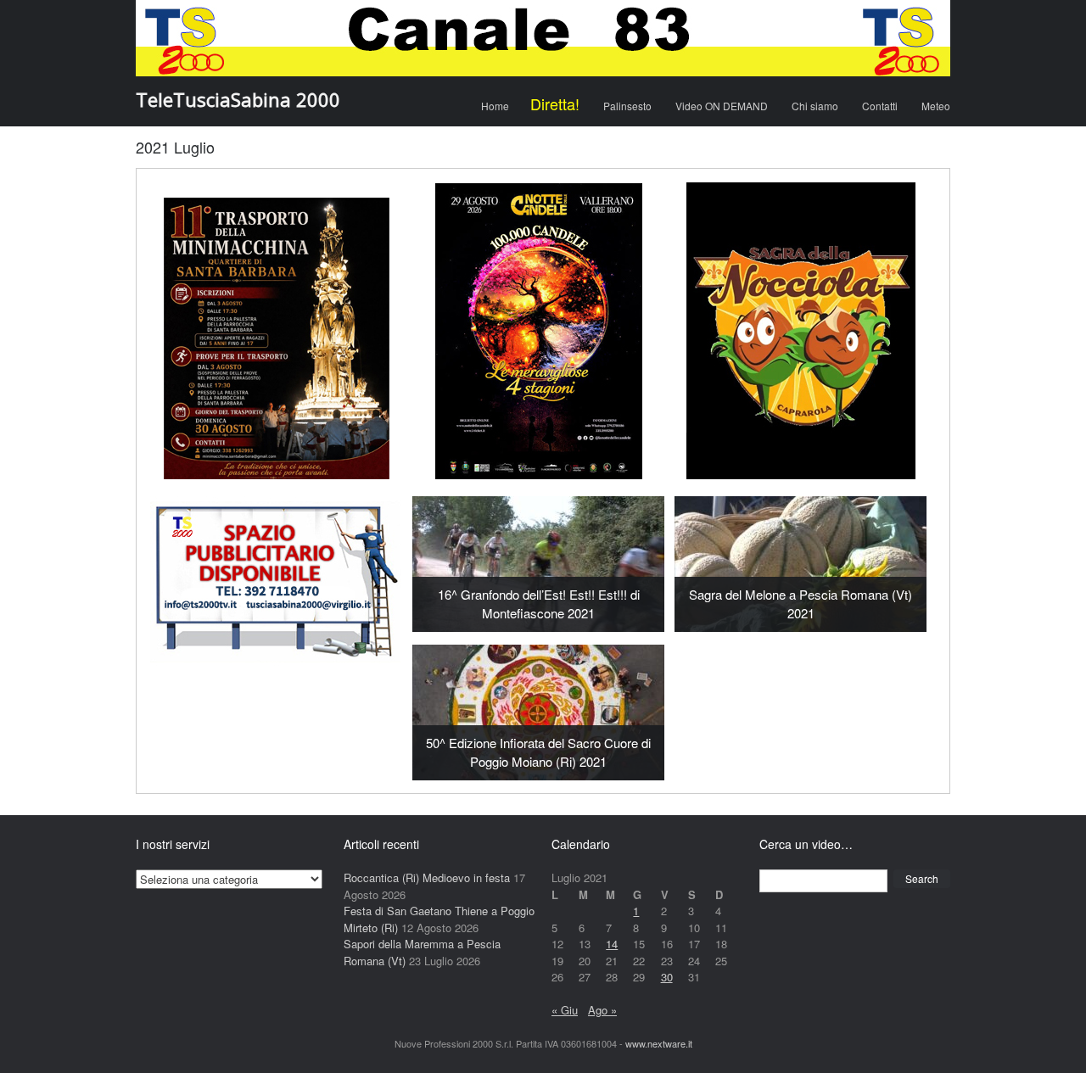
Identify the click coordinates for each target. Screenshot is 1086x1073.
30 (667, 977)
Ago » (602, 1010)
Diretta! (554, 103)
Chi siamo (815, 105)
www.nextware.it (658, 1043)
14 (612, 944)
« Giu (564, 1010)
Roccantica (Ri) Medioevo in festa (427, 877)
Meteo (935, 105)
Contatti (880, 105)
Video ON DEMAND (721, 105)
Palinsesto (627, 105)
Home (495, 105)
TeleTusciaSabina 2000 (238, 99)
